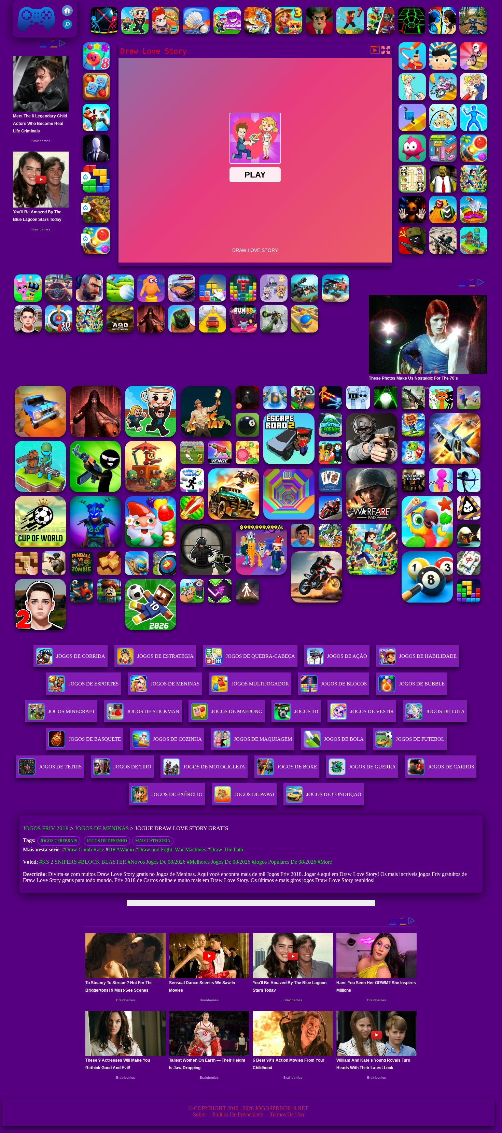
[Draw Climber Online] (412, 129)
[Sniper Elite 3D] (443, 252)
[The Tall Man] (96, 160)
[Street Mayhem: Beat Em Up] (89, 300)
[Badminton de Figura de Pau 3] (196, 32)
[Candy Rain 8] (96, 68)
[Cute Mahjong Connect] (412, 191)
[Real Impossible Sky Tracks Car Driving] (212, 331)
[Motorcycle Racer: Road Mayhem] (473, 32)
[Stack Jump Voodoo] (412, 160)
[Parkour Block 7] (350, 32)
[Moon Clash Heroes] (257, 32)
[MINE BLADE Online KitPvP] (473, 191)
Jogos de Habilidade (428, 656)
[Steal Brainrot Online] (135, 32)
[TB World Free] (274, 300)
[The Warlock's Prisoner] (151, 331)
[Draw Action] (473, 129)
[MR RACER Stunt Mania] (181, 300)
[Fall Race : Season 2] (151, 300)
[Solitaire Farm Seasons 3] (288, 32)
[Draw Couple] (412, 98)
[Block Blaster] (96, 191)
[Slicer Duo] (473, 221)
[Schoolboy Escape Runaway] (28, 331)
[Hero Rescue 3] (165, 32)
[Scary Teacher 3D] (319, 32)
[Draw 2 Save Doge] (443, 129)
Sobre (199, 1114)
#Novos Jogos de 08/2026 (156, 862)
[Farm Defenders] (96, 221)
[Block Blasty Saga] (212, 300)
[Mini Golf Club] (120, 300)
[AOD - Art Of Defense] (120, 331)
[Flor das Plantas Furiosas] (380, 32)
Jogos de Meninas (175, 683)
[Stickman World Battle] (412, 252)
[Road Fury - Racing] (335, 300)
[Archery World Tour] (58, 331)
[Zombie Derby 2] (304, 300)
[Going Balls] (181, 331)
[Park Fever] (443, 160)
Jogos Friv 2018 (46, 828)
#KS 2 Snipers (58, 862)
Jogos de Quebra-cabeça (260, 656)
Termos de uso (287, 1114)
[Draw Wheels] (473, 68)
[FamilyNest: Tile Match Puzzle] (96, 98)
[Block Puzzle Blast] (243, 300)
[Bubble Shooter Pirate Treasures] (96, 252)
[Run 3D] (243, 331)
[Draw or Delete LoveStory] (473, 98)
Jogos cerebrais (58, 840)
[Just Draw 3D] (443, 68)
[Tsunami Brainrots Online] (227, 32)
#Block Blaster (102, 862)
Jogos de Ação (347, 656)
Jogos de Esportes (93, 683)
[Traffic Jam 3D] (58, 300)
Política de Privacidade (237, 1114)
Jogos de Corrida (80, 656)
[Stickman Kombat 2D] (442, 32)
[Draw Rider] (443, 98)
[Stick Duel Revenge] (104, 32)
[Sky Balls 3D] (443, 221)
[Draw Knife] (412, 68)
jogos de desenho (107, 840)
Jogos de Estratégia (165, 656)
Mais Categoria (152, 840)
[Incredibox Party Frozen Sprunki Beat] (28, 300)
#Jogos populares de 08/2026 (284, 862)
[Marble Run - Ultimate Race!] (304, 331)
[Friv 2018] (67, 14)
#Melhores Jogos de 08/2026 (218, 862)
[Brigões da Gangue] (96, 129)
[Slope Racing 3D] (411, 32)
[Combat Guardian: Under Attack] (473, 252)
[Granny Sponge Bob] (443, 191)
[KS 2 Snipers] (274, 331)
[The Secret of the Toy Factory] (412, 221)
